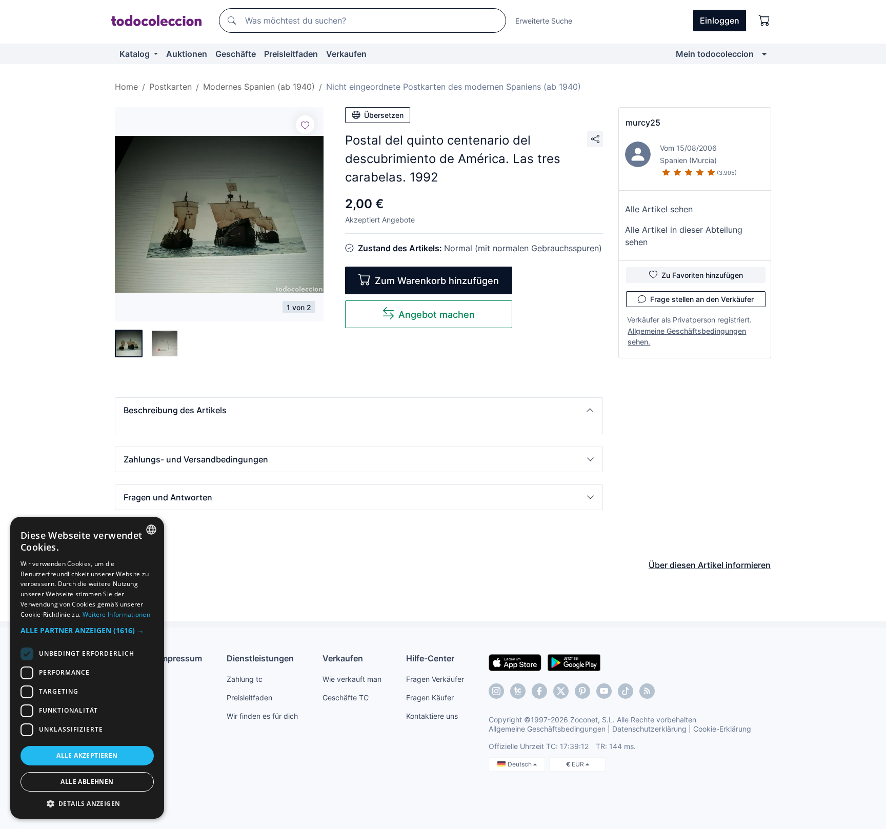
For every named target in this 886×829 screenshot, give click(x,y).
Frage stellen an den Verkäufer (702, 299)
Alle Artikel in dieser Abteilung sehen (683, 236)
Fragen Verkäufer (435, 679)
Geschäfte (235, 54)
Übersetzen (384, 115)
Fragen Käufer (430, 697)
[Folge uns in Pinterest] (582, 691)
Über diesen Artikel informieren (710, 565)
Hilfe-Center (430, 658)
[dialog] (87, 668)
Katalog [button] (135, 54)
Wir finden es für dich (262, 716)
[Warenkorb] (764, 20)
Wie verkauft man (352, 679)
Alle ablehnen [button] (87, 781)
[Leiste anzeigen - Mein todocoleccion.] (764, 54)
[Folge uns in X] (561, 691)
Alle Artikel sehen (659, 209)
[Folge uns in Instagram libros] (518, 691)
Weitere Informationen (116, 614)
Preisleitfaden (291, 54)
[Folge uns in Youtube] (604, 691)
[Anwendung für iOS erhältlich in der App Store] (515, 662)
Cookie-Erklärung (722, 728)
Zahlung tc (245, 679)
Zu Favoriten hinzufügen (702, 275)
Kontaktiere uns (432, 716)
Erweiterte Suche (543, 20)
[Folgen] (305, 124)
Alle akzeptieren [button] (86, 755)
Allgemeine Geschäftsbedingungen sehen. (687, 336)
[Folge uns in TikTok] (625, 691)
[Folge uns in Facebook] (539, 691)
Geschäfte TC (346, 697)
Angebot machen (436, 314)
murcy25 (643, 122)
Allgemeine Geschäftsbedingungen (547, 728)
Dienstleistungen (260, 658)
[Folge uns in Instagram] (496, 691)
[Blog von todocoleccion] (647, 691)
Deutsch (520, 764)
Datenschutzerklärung (649, 728)
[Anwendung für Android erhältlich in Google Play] (574, 662)
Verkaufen (346, 54)
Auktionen (186, 54)
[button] (359, 410)
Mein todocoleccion (715, 54)
